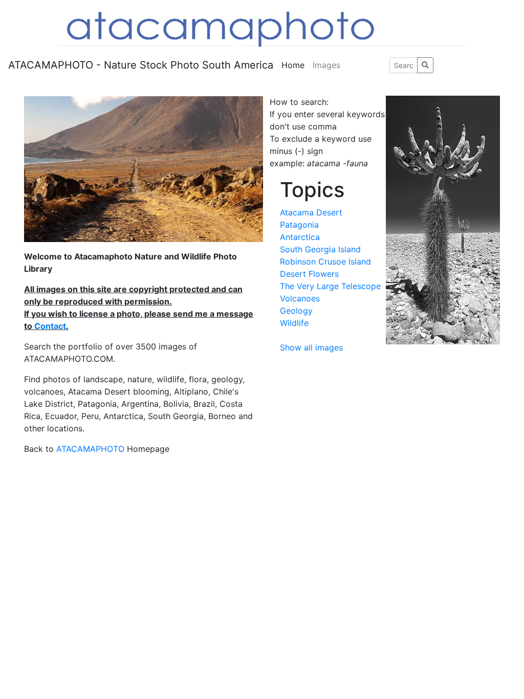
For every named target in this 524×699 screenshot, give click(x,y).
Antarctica (300, 237)
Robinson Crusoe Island (325, 261)
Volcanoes (300, 298)
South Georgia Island (320, 249)
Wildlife (294, 323)
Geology (296, 310)
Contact (50, 326)
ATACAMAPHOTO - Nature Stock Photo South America (140, 65)
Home (292, 65)
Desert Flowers (309, 274)
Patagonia (299, 225)
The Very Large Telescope (330, 286)
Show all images (311, 347)
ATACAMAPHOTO (90, 449)
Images (326, 65)
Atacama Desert (311, 212)
